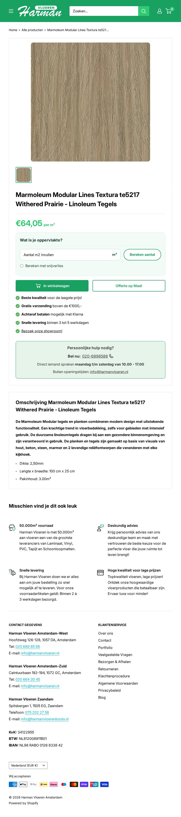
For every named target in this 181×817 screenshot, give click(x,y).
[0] (168, 11)
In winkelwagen (56, 286)
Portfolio (105, 647)
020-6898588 (95, 356)
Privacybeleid (109, 690)
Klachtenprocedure (114, 676)
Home (13, 30)
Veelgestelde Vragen (115, 654)
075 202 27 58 (37, 712)
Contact (104, 640)
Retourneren (108, 669)
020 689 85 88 (27, 646)
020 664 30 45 (27, 679)
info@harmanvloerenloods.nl (45, 719)
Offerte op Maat (129, 286)
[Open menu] (11, 11)
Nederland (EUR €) (24, 765)
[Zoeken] (143, 11)
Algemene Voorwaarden (118, 683)
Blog (102, 697)
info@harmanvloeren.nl (109, 372)
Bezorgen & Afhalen (114, 661)
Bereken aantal (142, 254)
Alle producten (32, 30)
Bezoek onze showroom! (41, 331)
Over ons (105, 633)
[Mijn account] (159, 11)
